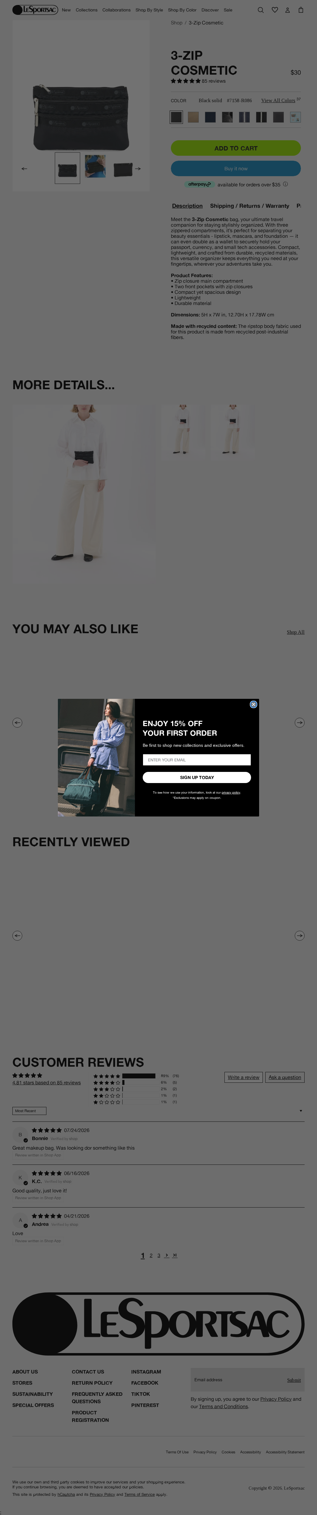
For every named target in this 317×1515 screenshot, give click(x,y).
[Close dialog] (253, 704)
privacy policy (231, 792)
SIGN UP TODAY (197, 777)
